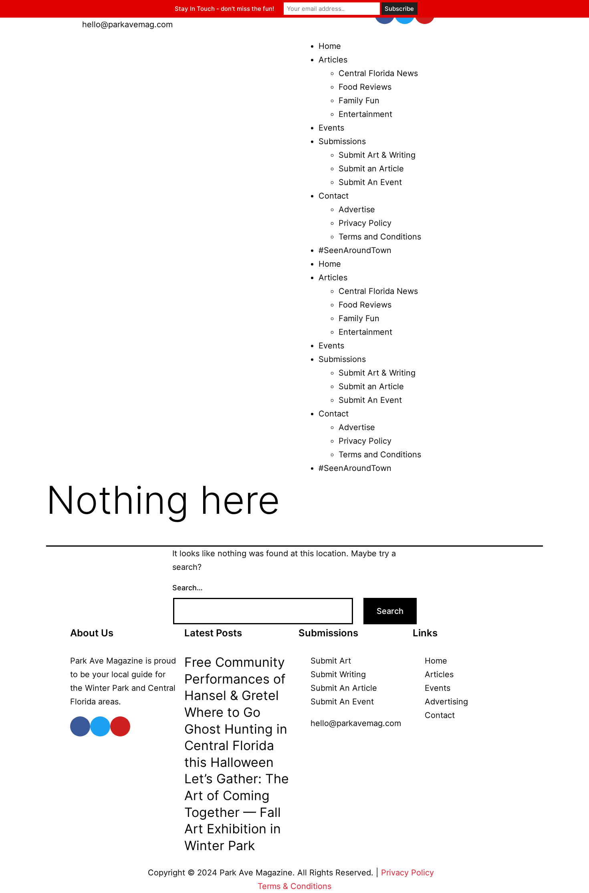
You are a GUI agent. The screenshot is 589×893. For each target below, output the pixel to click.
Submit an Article (371, 168)
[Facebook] (80, 726)
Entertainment (365, 114)
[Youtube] (120, 726)
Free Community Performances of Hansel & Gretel (235, 678)
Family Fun (359, 100)
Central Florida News (378, 73)
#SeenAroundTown (355, 250)
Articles (333, 59)
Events (331, 128)
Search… (187, 587)
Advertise (357, 209)
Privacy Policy (365, 223)
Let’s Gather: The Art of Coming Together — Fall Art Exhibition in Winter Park (236, 812)
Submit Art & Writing (377, 155)
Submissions (342, 141)
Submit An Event (370, 182)
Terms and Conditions (380, 236)
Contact (334, 196)
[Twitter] (100, 726)
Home (330, 46)
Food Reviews (365, 87)
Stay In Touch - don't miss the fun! (224, 8)
